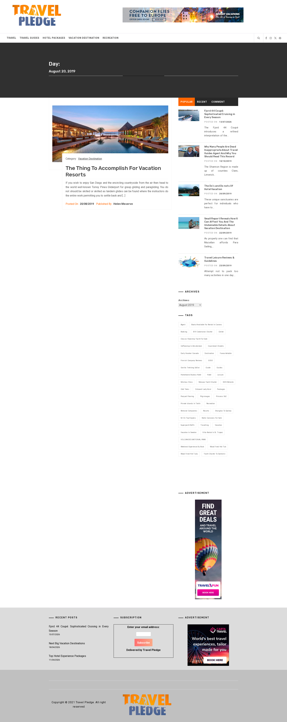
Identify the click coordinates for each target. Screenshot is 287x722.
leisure (220, 375)
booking (184, 332)
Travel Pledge (152, 650)
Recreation (111, 38)
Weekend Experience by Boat (192, 447)
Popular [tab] (187, 101)
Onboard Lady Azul (203, 389)
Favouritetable (226, 353)
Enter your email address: (143, 639)
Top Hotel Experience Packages (67, 656)
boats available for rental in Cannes (206, 325)
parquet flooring (187, 396)
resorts (206, 411)
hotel (209, 375)
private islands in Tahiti (190, 403)
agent (183, 325)
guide (208, 368)
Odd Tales (185, 389)
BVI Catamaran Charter (202, 332)
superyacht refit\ (187, 425)
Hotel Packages (54, 38)
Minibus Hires (187, 382)
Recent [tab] (202, 101)
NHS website (228, 382)
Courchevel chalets (216, 346)
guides (220, 368)
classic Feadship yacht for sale (194, 339)
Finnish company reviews (191, 360)
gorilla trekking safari (190, 368)
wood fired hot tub (218, 447)
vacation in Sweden (189, 432)
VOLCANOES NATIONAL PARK (193, 439)
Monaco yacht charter (208, 382)
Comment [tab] (218, 101)
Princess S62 (221, 396)
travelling (204, 425)
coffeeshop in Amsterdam (191, 346)
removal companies (189, 411)
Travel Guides (29, 38)
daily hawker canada (190, 353)
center (221, 332)
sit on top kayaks (188, 418)
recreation (210, 403)
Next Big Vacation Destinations (67, 643)
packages (221, 389)
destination (209, 353)
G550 (210, 360)
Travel (11, 38)
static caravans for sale (212, 418)
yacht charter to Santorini (214, 454)
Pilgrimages (205, 396)
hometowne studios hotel (191, 375)
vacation (218, 425)
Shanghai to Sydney (223, 411)
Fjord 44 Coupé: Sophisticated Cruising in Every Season (219, 114)
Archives (183, 300)
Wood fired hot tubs (189, 454)
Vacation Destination (84, 38)
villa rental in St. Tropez (212, 432)
